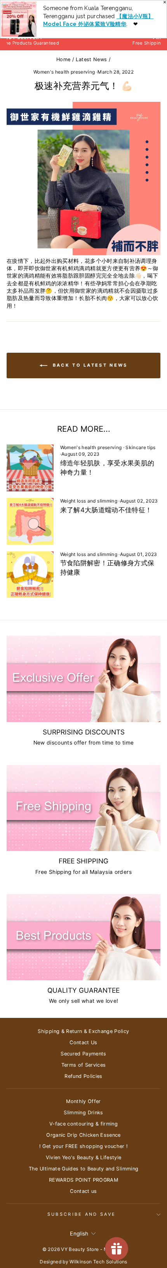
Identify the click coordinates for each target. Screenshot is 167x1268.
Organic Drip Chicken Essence (83, 1135)
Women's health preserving (64, 72)
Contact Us (83, 1042)
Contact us (83, 1191)
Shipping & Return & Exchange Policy (83, 1031)
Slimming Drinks (83, 1112)
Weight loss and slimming (88, 501)
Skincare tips (140, 447)
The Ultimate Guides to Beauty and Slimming (84, 1169)
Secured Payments (83, 1054)
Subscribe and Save (81, 1214)
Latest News (91, 59)
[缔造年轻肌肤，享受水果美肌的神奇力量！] (30, 467)
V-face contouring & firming (83, 1124)
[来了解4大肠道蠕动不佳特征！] (30, 521)
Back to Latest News (89, 365)
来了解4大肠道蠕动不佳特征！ (106, 510)
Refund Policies (83, 1076)
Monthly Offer (83, 1101)
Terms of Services (83, 1065)
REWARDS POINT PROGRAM (83, 1180)
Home (63, 59)
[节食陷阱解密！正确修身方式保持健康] (30, 574)
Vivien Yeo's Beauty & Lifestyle (84, 1157)
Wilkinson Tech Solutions (98, 1262)
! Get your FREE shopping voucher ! (83, 1146)
